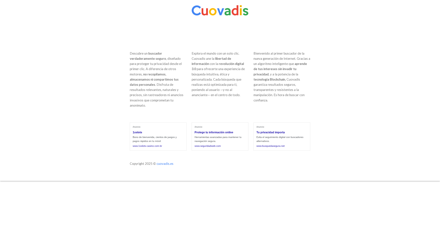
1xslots (137, 132)
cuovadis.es (165, 164)
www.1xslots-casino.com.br (147, 145)
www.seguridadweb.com (208, 145)
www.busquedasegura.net (270, 145)
